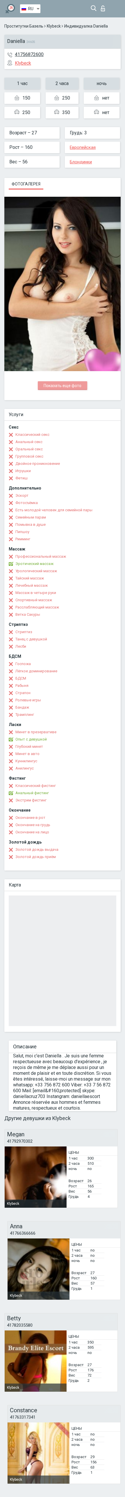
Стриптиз (23, 632)
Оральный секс (29, 449)
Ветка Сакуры (27, 614)
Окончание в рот (30, 817)
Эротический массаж (34, 563)
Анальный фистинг (32, 793)
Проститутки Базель (23, 26)
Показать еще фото (62, 385)
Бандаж (22, 707)
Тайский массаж (29, 578)
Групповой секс (29, 456)
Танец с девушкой (31, 639)
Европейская (83, 147)
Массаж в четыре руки (35, 593)
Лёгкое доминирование (36, 671)
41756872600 (29, 54)
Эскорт (21, 495)
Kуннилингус (26, 761)
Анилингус (24, 768)
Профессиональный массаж (40, 556)
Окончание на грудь (32, 825)
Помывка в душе (30, 524)
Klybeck (54, 26)
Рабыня (21, 685)
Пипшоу (22, 532)
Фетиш (21, 478)
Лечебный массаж (31, 585)
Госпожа (23, 664)
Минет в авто (27, 754)
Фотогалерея (26, 184)
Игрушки (23, 471)
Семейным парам (30, 517)
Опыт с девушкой (31, 739)
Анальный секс (28, 442)
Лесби (20, 646)
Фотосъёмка (26, 503)
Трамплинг (24, 714)
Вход (104, 6)
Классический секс (32, 434)
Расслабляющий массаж (37, 607)
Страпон (23, 693)
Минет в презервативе (35, 732)
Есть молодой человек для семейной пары (53, 510)
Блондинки (81, 162)
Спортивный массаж (33, 600)
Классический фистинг (35, 785)
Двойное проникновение (37, 463)
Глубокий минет (29, 746)
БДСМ (20, 678)
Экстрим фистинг (31, 800)
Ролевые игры (28, 700)
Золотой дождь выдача (36, 849)
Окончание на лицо (32, 832)
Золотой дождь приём (35, 857)
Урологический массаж (36, 571)
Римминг (22, 539)
